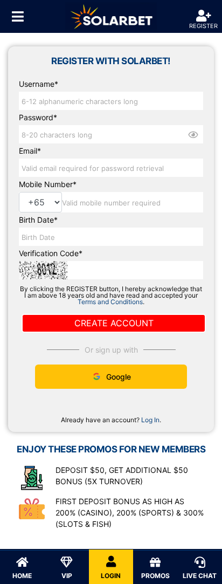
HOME (22, 576)
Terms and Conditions (110, 302)
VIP (66, 576)
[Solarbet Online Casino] (111, 16)
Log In (150, 420)
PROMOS (155, 576)
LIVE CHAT (200, 576)
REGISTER (203, 26)
